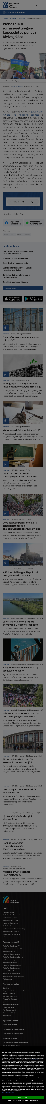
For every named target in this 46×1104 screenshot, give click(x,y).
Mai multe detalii (34, 1059)
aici (23, 1069)
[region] (23, 1075)
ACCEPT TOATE (23, 1097)
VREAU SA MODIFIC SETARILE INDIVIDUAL (23, 1100)
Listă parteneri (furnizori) (8, 1092)
